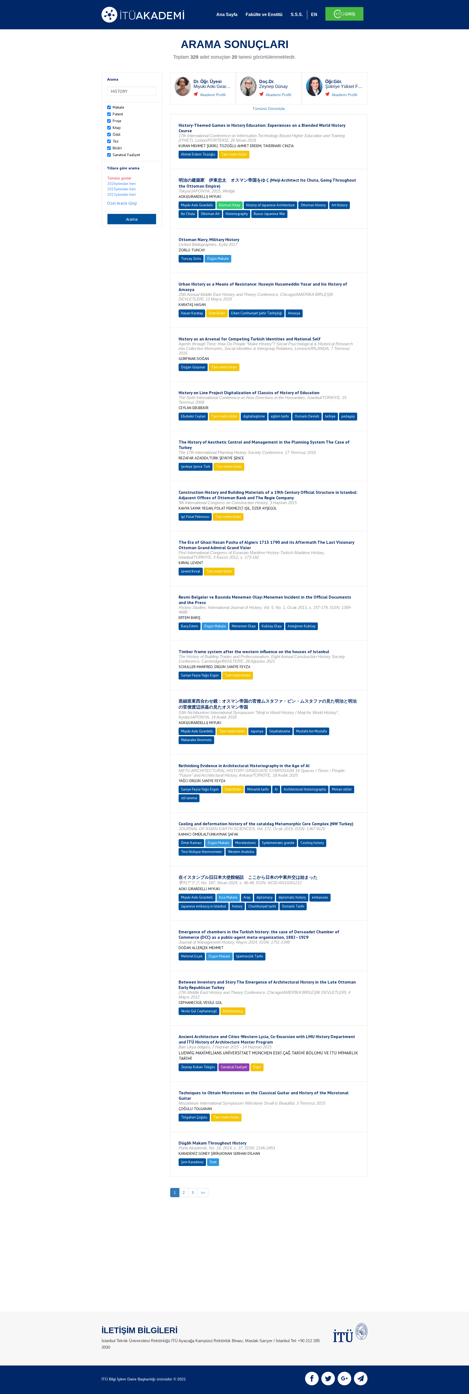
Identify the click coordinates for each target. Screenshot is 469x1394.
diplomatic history (292, 897)
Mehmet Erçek (191, 956)
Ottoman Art (210, 213)
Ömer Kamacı (191, 842)
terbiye (330, 416)
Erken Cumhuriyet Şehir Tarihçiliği (256, 313)
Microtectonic (245, 842)
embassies (320, 897)
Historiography (237, 213)
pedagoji (348, 416)
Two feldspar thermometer (201, 851)
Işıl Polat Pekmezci (195, 516)
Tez (116, 141)
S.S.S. (297, 14)
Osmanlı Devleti (307, 416)
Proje (117, 120)
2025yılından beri (121, 189)
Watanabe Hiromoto (196, 740)
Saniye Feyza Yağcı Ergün (200, 675)
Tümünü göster (119, 178)
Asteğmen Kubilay (301, 626)
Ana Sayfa (226, 14)
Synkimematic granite (278, 842)
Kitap (117, 127)
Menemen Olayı (244, 626)
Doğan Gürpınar (193, 367)
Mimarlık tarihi (258, 789)
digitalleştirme (254, 416)
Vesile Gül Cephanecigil (199, 1011)
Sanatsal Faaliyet (126, 154)
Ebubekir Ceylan (193, 416)
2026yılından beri (121, 183)
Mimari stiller (342, 789)
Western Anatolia (241, 851)
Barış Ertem (189, 626)
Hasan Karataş (192, 313)
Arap (247, 897)
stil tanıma (189, 798)
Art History (339, 205)
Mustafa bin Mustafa (311, 731)
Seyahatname (279, 731)
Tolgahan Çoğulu (194, 1117)
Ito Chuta (188, 213)
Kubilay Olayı (272, 626)
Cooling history (312, 842)
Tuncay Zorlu (191, 258)
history (237, 906)
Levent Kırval (190, 571)
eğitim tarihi (280, 416)
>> (203, 1192)
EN (314, 14)
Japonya (257, 731)
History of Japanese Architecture (270, 205)
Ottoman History (313, 205)
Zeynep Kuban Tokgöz (198, 1067)
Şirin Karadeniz (192, 1162)
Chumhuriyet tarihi (262, 906)
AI (276, 789)
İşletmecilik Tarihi (249, 956)
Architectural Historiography (305, 789)
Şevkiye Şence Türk (195, 466)
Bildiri (117, 148)
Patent (118, 114)
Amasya (294, 313)
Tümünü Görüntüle (268, 108)
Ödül (117, 134)
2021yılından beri (121, 194)
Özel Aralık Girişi (122, 203)
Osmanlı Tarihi (293, 906)
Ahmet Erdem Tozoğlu (198, 154)
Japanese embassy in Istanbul (203, 906)
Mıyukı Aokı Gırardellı (197, 205)
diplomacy (264, 897)
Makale (118, 107)
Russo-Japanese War (269, 213)
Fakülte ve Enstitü (264, 14)
